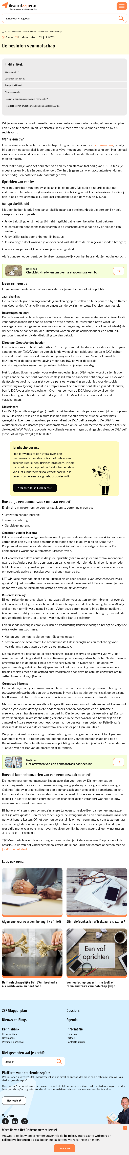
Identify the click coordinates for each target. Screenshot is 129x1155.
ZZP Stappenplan (14, 1010)
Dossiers (73, 1010)
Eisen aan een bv (12, 92)
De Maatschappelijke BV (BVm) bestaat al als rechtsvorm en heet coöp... (30, 984)
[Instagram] (24, 1121)
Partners (71, 1038)
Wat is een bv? (11, 71)
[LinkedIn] (15, 1121)
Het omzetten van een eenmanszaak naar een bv (59, 764)
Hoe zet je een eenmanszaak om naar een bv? (26, 98)
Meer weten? (14, 1100)
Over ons (72, 1034)
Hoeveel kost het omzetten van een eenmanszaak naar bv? (32, 105)
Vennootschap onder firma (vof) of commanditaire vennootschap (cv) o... (92, 984)
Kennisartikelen (10, 1034)
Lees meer (64, 1148)
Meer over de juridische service (35, 487)
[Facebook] (5, 1121)
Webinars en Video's (13, 1042)
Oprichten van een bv (15, 78)
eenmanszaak (104, 145)
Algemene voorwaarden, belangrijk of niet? (31, 921)
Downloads (8, 1038)
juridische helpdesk (15, 849)
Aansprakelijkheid (13, 85)
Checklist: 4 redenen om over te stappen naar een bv (61, 272)
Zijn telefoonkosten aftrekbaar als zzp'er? (96, 921)
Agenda (72, 1020)
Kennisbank (10, 1029)
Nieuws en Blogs (14, 1020)
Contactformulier (76, 1042)
